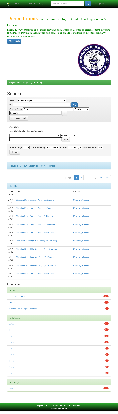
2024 (11, 330)
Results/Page (15, 147)
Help (41, 3)
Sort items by (39, 147)
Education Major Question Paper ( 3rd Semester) (35, 216)
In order (63, 147)
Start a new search (18, 118)
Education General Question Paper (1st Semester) (36, 265)
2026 (11, 361)
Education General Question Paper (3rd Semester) (36, 257)
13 (101, 178)
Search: (13, 100)
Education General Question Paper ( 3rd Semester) (36, 241)
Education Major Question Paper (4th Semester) (35, 224)
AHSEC (12, 303)
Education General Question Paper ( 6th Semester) (36, 249)
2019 (11, 355)
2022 (11, 324)
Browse (30, 3)
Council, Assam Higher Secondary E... (25, 309)
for (10, 104)
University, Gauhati (81, 200)
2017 (11, 373)
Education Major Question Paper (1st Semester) (35, 233)
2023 (11, 367)
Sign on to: (102, 4)
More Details (14, 41)
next (107, 178)
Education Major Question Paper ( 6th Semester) (35, 200)
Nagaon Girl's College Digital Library (25, 82)
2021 (11, 336)
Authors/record (89, 147)
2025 (11, 342)
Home (19, 4)
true (11, 388)
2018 (11, 349)
